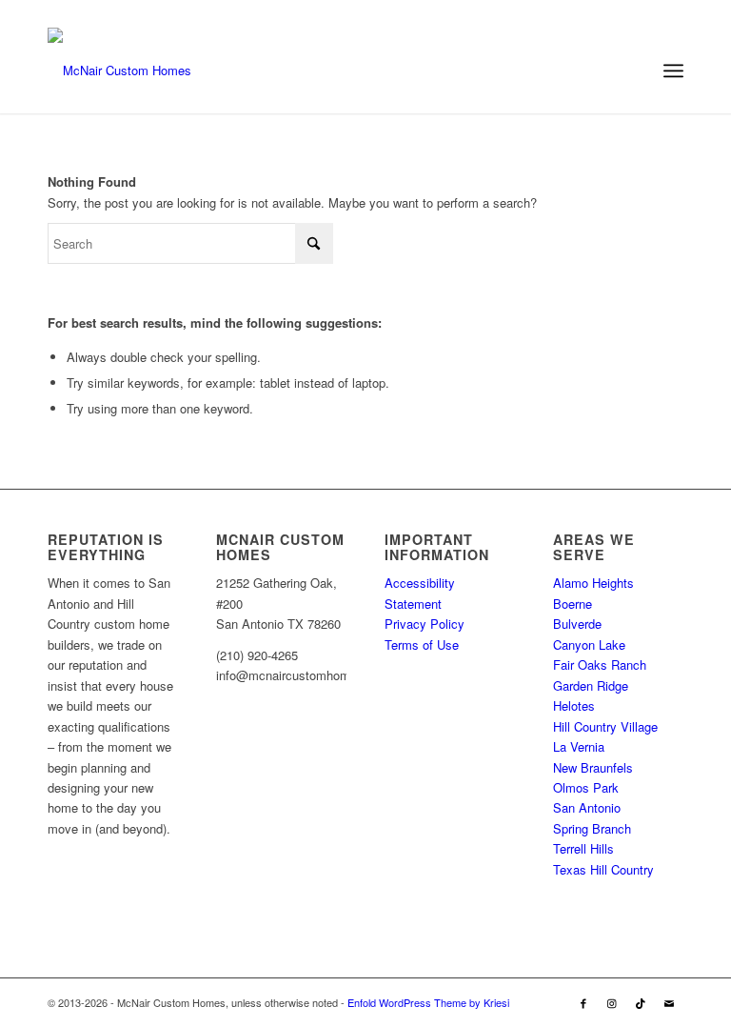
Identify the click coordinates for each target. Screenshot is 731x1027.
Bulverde (577, 623)
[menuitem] (673, 70)
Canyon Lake (589, 644)
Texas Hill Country (603, 869)
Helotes (574, 705)
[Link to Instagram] (612, 1002)
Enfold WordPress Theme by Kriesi (428, 1002)
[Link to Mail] (669, 1002)
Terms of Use (422, 644)
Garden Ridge (590, 685)
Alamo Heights (593, 583)
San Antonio (587, 807)
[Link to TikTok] (640, 1002)
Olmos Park (586, 787)
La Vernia (578, 746)
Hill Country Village (605, 726)
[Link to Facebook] (583, 1002)
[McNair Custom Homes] (119, 70)
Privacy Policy (424, 623)
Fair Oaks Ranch (599, 664)
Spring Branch (592, 828)
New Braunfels (593, 767)
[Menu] (673, 70)
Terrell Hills (583, 848)
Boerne (572, 603)
